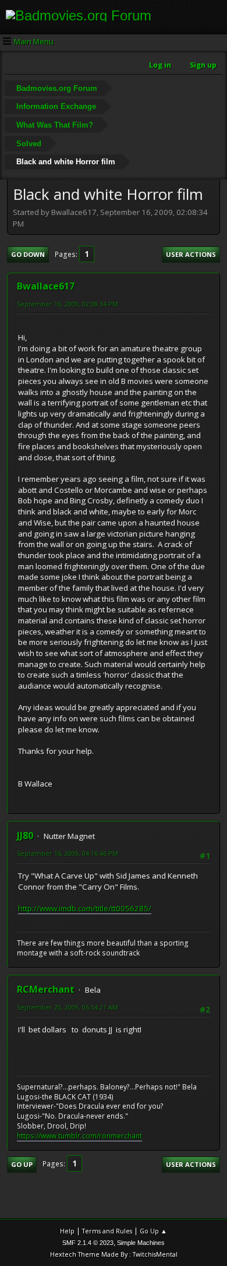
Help (67, 1230)
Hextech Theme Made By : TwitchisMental (114, 1254)
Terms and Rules (107, 1230)
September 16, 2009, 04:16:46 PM (67, 853)
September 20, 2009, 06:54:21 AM (67, 1007)
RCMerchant (46, 989)
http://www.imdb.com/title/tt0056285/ (84, 908)
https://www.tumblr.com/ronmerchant (79, 1136)
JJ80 (25, 835)
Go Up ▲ (153, 1230)
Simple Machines (141, 1242)
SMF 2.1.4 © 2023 (88, 1242)
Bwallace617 (46, 286)
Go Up (22, 1164)
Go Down (28, 254)
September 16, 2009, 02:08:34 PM (67, 303)
